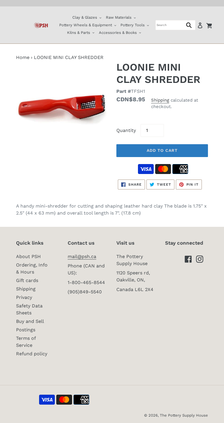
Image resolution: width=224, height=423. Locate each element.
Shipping (160, 100)
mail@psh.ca (82, 256)
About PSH (28, 256)
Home (22, 57)
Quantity (126, 130)
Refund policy (31, 353)
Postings (25, 330)
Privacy (24, 297)
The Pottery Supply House (184, 415)
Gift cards (27, 280)
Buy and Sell (30, 321)
